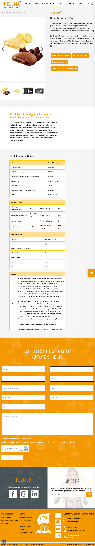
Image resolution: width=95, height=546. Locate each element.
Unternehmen (47, 4)
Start (1, 13)
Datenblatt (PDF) (60, 62)
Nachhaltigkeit (32, 4)
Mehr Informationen (61, 56)
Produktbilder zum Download (65, 68)
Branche (71, 4)
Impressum (90, 544)
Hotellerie (7, 13)
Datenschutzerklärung (74, 544)
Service (80, 4)
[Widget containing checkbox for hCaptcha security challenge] (15, 448)
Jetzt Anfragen (81, 56)
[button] (42, 49)
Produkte (60, 4)
